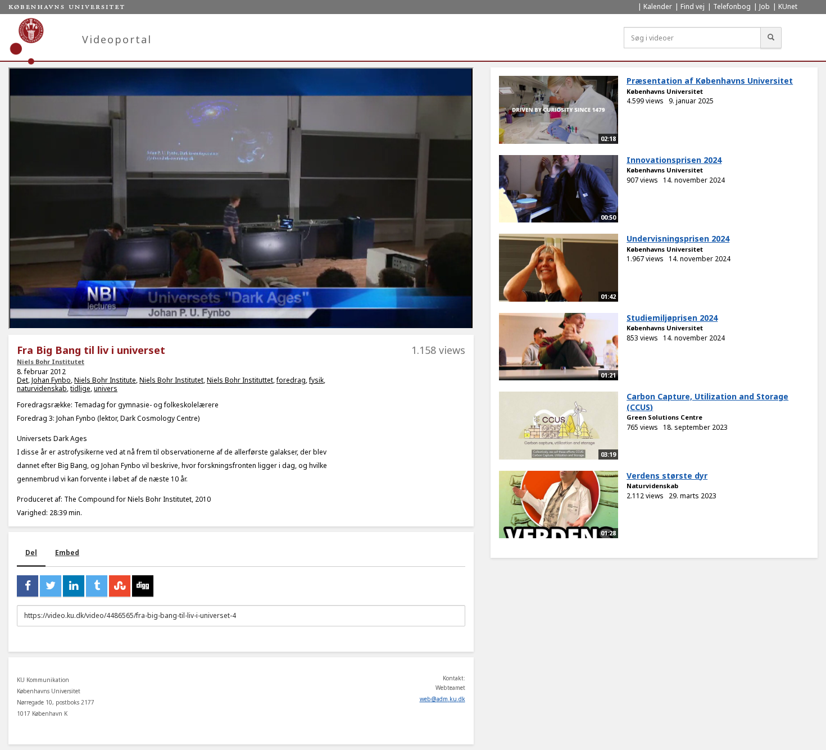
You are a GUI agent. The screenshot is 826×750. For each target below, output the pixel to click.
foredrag (291, 380)
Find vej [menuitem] (692, 6)
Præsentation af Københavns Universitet (710, 80)
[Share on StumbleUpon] (119, 586)
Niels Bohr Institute (105, 380)
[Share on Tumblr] (96, 586)
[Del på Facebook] (27, 586)
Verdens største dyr (667, 475)
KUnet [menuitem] (787, 6)
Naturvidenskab (652, 485)
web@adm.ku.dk (442, 699)
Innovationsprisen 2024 (674, 159)
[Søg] (771, 37)
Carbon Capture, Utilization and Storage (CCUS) (707, 401)
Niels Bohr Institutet (50, 361)
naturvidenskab (42, 388)
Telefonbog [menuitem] (732, 6)
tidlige (80, 388)
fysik (316, 380)
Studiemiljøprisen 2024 (672, 317)
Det (22, 380)
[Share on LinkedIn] (73, 586)
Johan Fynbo (51, 380)
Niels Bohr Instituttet (240, 380)
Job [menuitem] (764, 6)
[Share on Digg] (142, 586)
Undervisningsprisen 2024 (678, 238)
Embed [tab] (67, 552)
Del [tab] (31, 552)
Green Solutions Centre (664, 417)
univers (105, 388)
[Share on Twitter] (50, 586)
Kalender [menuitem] (657, 6)
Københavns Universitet (665, 91)
